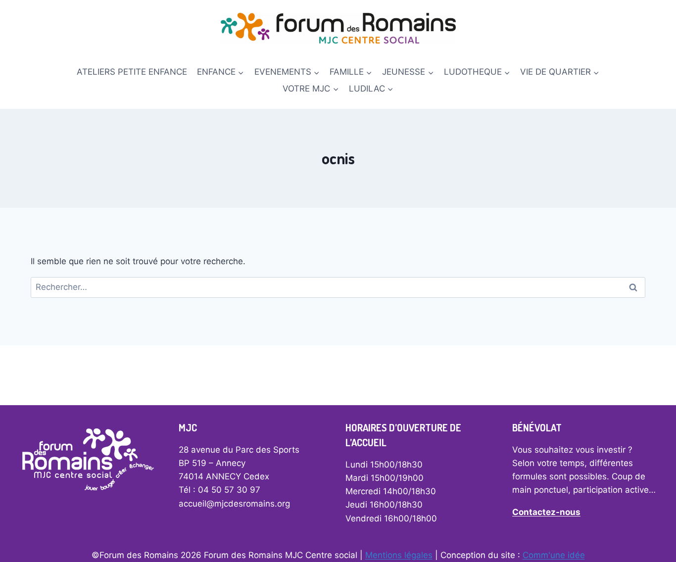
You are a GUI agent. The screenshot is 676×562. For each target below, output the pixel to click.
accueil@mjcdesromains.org (234, 504)
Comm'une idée (554, 555)
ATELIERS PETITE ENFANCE (132, 72)
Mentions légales (399, 555)
